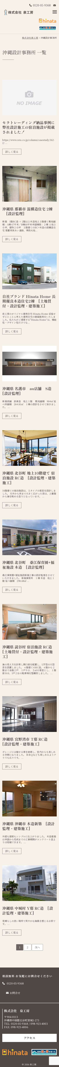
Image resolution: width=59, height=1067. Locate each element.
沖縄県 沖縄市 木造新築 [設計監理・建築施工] (28, 826)
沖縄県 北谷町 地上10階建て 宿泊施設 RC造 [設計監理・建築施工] (28, 477)
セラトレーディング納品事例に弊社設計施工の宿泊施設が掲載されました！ (28, 127)
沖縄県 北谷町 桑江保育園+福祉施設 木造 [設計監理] (28, 565)
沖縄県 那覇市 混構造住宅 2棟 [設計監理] (27, 211)
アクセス (29, 1038)
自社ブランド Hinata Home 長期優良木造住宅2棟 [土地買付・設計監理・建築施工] (29, 301)
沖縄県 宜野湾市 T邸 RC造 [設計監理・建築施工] (26, 741)
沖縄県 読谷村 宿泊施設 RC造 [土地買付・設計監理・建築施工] (29, 651)
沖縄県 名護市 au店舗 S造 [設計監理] (28, 391)
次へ (37, 947)
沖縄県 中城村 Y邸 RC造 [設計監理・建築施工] (27, 910)
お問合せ (15, 993)
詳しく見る (11, 151)
